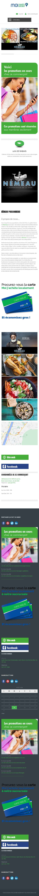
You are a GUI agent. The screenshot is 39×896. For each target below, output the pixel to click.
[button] (19, 480)
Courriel (21, 14)
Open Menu (16, 20)
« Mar (2, 713)
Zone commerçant (33, 14)
